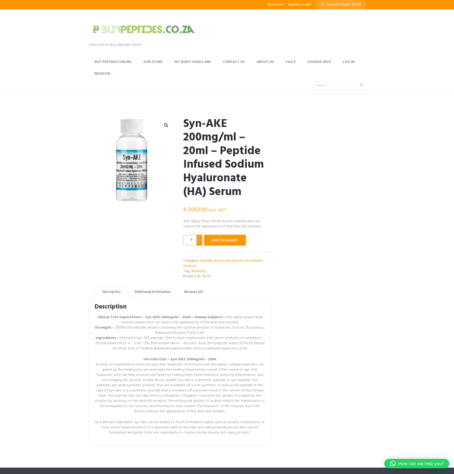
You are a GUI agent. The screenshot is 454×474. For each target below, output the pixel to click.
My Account (276, 4)
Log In (348, 62)
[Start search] (361, 85)
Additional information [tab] (153, 292)
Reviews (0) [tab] (193, 292)
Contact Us (233, 62)
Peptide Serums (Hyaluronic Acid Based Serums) (222, 263)
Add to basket (225, 240)
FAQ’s (291, 62)
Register (293, 4)
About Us (265, 62)
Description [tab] (111, 292)
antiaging (198, 271)
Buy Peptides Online (113, 62)
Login (307, 4)
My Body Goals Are (193, 62)
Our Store (152, 62)
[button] (166, 125)
